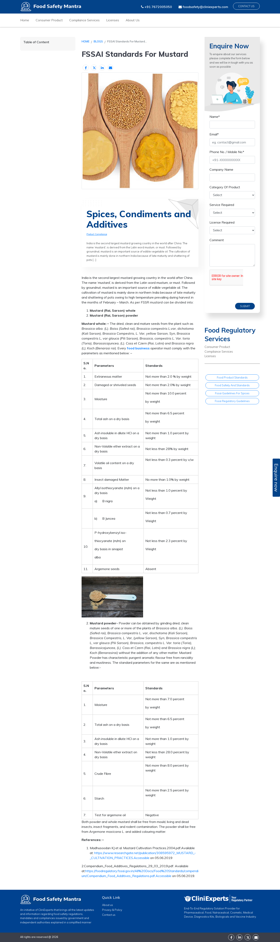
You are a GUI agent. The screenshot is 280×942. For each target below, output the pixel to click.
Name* (214, 116)
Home (24, 20)
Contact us (108, 914)
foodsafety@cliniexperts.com (205, 7)
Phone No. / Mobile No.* (226, 152)
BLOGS (98, 41)
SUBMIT (245, 306)
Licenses (112, 20)
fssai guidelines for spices (232, 393)
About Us (133, 20)
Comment (216, 240)
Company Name (221, 169)
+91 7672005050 (158, 7)
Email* (214, 134)
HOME (85, 41)
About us (107, 905)
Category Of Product (224, 187)
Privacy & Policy (112, 909)
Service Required (221, 204)
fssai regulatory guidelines (232, 400)
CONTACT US (246, 6)
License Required (221, 222)
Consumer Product (49, 20)
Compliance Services (84, 20)
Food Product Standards (232, 377)
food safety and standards (232, 385)
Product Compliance (97, 234)
